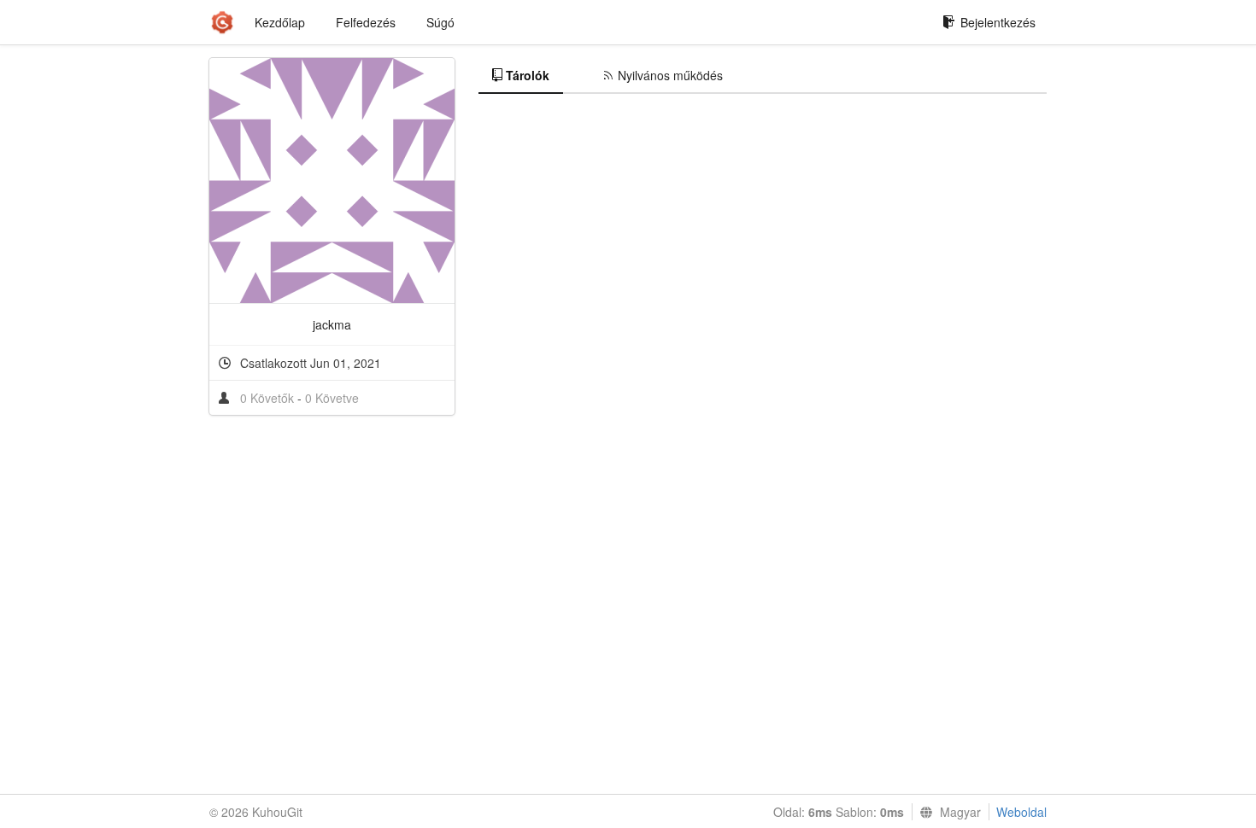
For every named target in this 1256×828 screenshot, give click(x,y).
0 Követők (268, 397)
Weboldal (1021, 811)
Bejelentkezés (998, 22)
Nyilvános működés (670, 75)
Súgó (440, 22)
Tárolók (527, 75)
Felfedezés (366, 22)
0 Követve (332, 397)
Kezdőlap (280, 22)
